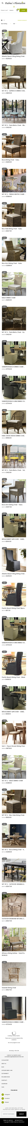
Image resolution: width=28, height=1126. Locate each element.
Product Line (4, 10)
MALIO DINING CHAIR (8, 298)
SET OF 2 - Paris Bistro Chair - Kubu (14, 332)
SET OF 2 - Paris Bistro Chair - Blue (14, 125)
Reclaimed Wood (6, 1077)
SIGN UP (21, 1114)
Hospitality (4, 1080)
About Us (4, 1063)
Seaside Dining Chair (9, 988)
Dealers (11, 10)
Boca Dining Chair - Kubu (10, 160)
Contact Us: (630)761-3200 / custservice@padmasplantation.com (14, 1056)
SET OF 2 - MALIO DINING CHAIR (12, 781)
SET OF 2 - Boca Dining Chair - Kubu (14, 850)
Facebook (7, 1098)
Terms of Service (8, 1120)
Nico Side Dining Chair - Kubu (12, 229)
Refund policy (19, 1120)
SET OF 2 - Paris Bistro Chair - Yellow (14, 470)
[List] (4, 20)
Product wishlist (22, 20)
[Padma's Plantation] (15, 3)
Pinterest (7, 1102)
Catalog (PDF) (5, 1060)
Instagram (7, 1094)
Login (23, 10)
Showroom (4, 1083)
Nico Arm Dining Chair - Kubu (12, 263)
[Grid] (1, 20)
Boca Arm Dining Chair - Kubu (12, 505)
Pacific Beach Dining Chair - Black (13, 677)
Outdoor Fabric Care (7, 1070)
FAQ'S (3, 1087)
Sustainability (5, 1073)
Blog (3, 1067)
